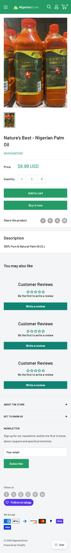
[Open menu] (6, 7)
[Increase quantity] (42, 179)
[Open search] (49, 7)
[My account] (56, 7)
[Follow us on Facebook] (6, 494)
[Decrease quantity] (22, 179)
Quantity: (9, 179)
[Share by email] (64, 220)
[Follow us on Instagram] (28, 494)
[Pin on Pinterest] (50, 220)
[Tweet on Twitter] (57, 220)
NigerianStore (13, 153)
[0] (64, 7)
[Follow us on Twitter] (13, 494)
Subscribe (16, 463)
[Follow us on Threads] (20, 494)
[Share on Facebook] (43, 220)
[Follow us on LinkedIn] (42, 494)
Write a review (35, 306)
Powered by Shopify (14, 545)
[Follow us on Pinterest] (35, 494)
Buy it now (35, 205)
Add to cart (35, 193)
